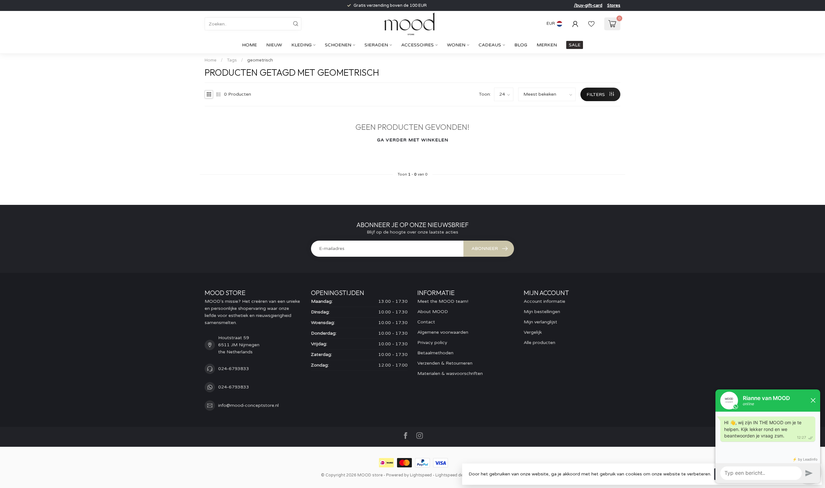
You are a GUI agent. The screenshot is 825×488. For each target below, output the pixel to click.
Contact (426, 322)
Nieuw (274, 45)
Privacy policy (432, 342)
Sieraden (376, 45)
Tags (232, 60)
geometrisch (260, 60)
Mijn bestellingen (542, 311)
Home (249, 45)
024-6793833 (233, 368)
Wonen (456, 45)
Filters (596, 94)
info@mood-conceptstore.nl (248, 405)
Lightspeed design (453, 475)
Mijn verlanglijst (540, 322)
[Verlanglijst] (591, 23)
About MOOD (432, 311)
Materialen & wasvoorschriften (450, 373)
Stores (613, 5)
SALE (574, 45)
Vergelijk (533, 332)
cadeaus (490, 45)
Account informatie (544, 301)
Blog (520, 45)
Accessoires (417, 45)
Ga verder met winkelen (412, 140)
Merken (547, 45)
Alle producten (539, 342)
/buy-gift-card (588, 5)
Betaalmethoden (435, 353)
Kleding (301, 45)
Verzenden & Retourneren (444, 363)
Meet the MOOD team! (442, 301)
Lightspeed (421, 475)
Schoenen (338, 45)
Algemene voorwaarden (442, 332)
